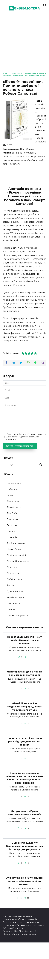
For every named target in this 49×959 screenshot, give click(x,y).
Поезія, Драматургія (18, 561)
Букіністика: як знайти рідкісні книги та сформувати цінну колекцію (24, 881)
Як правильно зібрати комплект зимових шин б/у (24, 813)
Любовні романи (16, 543)
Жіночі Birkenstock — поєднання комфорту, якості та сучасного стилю (24, 706)
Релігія (10, 585)
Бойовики (12, 489)
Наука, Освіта (14, 549)
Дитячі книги (14, 507)
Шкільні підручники (17, 615)
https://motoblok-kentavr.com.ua (19, 934)
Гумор (10, 495)
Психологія (13, 573)
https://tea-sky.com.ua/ (24, 931)
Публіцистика (14, 579)
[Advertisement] (24, 39)
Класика (11, 531)
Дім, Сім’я (12, 513)
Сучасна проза (15, 591)
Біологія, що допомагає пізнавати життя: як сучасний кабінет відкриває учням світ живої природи (24, 778)
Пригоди (12, 567)
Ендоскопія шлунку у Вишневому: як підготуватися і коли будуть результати (24, 846)
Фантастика (13, 603)
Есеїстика (12, 525)
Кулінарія (12, 537)
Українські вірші (15, 597)
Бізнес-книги (14, 483)
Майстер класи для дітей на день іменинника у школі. (24, 673)
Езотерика (13, 519)
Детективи (13, 501)
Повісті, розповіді (16, 555)
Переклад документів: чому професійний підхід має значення (24, 640)
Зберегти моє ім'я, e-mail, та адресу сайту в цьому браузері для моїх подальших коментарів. (26, 436)
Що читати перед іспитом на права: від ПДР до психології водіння (24, 741)
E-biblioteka (9, 73)
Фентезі (11, 609)
